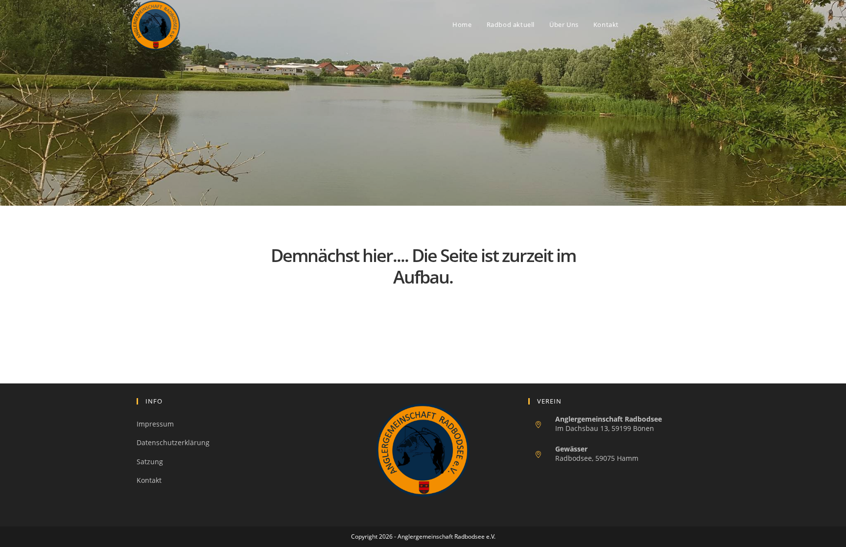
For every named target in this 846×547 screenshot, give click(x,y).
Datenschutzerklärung (173, 442)
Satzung (150, 461)
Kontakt (149, 480)
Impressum (155, 423)
